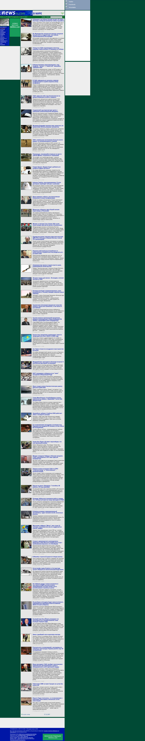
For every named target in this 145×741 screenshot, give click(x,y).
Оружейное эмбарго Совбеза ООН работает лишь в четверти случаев (47, 414)
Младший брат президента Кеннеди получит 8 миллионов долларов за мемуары (48, 362)
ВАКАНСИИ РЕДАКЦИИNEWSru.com (52, 737)
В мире (37, 13)
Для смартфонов (22, 737)
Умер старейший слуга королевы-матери (46, 634)
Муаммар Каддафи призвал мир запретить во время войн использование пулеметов (48, 126)
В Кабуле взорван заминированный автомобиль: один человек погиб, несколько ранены (48, 513)
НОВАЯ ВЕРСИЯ (15, 25)
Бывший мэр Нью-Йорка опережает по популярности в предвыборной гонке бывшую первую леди (46, 620)
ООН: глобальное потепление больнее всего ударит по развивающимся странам (48, 140)
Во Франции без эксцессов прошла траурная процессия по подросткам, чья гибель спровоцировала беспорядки (48, 35)
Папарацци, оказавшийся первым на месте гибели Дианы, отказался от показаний (47, 154)
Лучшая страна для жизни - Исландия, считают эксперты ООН (48, 278)
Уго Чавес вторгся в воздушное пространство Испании (48, 349)
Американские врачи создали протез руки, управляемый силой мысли (47, 265)
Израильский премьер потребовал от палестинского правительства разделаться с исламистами (48, 252)
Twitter (71, 2)
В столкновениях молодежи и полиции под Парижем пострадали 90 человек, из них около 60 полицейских (48, 426)
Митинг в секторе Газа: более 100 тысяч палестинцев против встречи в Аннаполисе (47, 224)
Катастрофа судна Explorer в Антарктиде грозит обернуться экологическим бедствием (48, 569)
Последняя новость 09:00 (32, 728)
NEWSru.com (3, 16)
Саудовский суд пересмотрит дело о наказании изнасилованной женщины (45, 110)
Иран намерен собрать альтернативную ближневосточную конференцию (46, 197)
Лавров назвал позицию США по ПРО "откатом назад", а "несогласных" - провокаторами (45, 470)
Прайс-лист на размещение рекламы (28, 734)
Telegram (26, 736)
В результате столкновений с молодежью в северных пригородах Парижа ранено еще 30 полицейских (48, 649)
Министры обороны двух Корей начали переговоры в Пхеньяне (46, 210)
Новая (15, 737)
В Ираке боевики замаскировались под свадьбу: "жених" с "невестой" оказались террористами (47, 66)
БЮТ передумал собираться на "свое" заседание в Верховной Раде (46, 374)
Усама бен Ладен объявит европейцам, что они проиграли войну (47, 442)
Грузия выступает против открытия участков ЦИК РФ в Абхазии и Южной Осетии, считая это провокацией (48, 238)
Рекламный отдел (31, 735)
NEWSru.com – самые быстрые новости (19, 738)
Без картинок (30, 737)
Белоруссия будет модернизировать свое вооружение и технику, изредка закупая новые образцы (48, 292)
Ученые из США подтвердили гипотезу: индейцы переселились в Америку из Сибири (48, 48)
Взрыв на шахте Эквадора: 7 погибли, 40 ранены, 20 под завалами (46, 486)
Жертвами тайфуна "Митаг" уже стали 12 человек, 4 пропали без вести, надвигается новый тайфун (47, 527)
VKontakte (72, 7)
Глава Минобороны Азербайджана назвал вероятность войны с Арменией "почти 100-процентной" (47, 399)
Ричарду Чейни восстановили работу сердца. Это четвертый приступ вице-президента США (48, 499)
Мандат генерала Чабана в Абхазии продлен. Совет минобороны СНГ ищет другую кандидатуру (48, 457)
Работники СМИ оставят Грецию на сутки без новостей (48, 684)
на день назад (26, 714)
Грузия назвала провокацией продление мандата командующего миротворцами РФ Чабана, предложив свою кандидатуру (47, 319)
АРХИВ (43, 17)
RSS (22, 736)
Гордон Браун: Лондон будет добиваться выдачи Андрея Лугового (46, 167)
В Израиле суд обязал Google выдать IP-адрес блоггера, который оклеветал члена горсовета (48, 20)
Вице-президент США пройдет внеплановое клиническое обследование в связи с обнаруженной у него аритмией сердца (48, 666)
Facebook (72, 4)
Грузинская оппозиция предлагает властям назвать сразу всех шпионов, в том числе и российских (47, 306)
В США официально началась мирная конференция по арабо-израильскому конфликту (45, 82)
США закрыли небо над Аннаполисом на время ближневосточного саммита (46, 96)
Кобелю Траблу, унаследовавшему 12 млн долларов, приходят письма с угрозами (47, 183)
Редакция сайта (22, 735)
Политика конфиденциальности (17, 740)
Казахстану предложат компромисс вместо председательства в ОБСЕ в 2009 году (47, 335)
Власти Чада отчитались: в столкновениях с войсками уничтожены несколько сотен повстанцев (48, 699)
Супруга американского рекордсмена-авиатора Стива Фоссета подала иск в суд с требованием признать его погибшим (47, 542)
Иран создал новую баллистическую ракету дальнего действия (47, 387)
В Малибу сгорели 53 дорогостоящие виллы (48, 556)
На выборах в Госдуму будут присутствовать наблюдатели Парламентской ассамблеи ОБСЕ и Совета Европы (48, 603)
